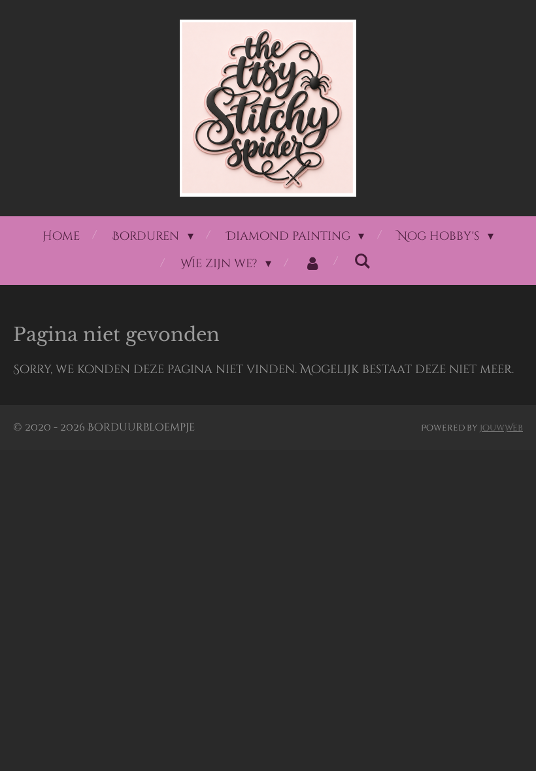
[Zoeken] (361, 261)
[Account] (312, 264)
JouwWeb (501, 428)
